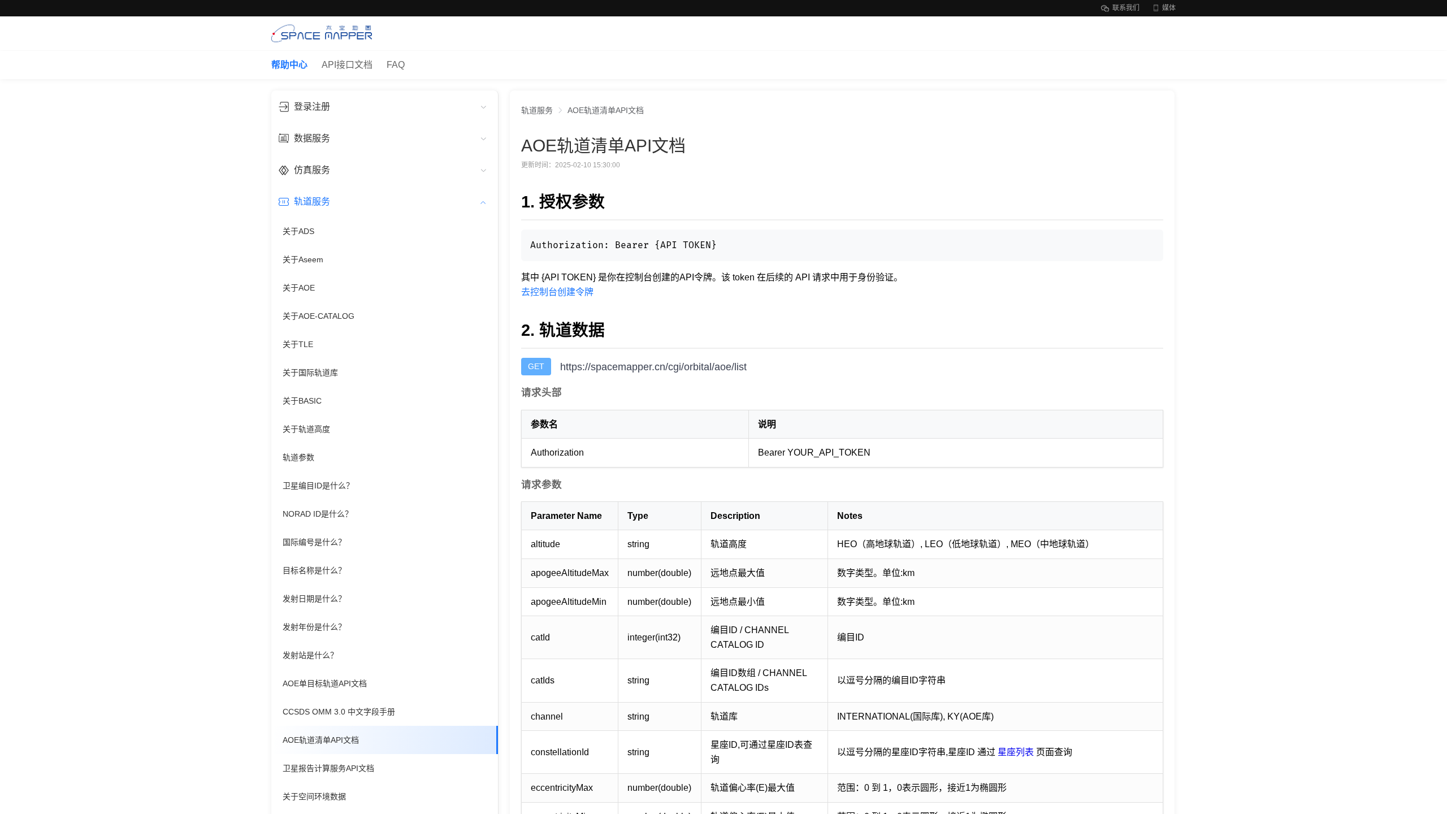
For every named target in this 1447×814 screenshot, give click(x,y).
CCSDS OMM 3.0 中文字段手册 (339, 711)
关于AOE (299, 287)
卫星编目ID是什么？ (318, 485)
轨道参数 (298, 457)
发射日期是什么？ (314, 598)
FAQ (396, 65)
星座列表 (1016, 752)
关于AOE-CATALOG (318, 316)
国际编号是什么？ (314, 542)
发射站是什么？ (310, 655)
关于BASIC (302, 400)
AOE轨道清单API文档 (321, 739)
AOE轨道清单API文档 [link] (605, 110)
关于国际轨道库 (310, 372)
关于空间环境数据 (314, 796)
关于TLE (298, 344)
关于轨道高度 (306, 429)
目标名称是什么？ (314, 570)
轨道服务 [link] (537, 110)
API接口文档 (347, 65)
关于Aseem (303, 259)
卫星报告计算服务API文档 (328, 768)
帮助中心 (289, 65)
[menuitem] (384, 106)
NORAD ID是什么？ (318, 513)
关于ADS (298, 231)
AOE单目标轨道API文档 (325, 683)
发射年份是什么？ (314, 626)
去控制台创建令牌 (557, 292)
